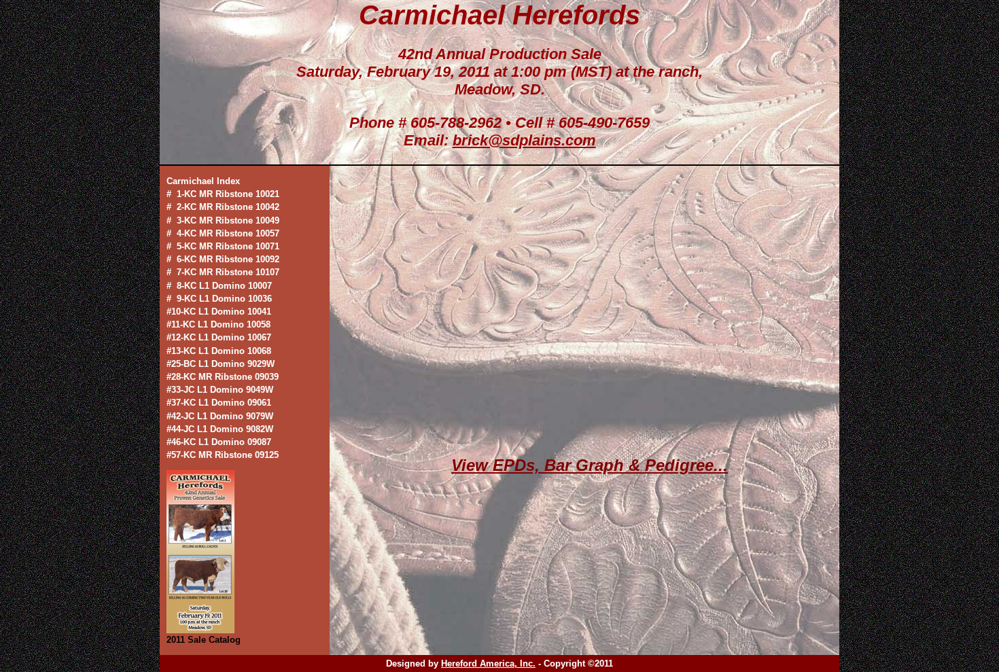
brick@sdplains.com (524, 140)
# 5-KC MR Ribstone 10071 (222, 246)
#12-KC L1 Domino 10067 (218, 337)
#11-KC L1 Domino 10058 (218, 324)
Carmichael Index (203, 181)
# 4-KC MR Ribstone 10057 (222, 233)
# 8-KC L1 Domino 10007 (219, 286)
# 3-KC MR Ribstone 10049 (222, 220)
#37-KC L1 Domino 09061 (218, 402)
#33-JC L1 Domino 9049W (219, 390)
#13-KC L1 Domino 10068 (218, 351)
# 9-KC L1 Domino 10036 (219, 299)
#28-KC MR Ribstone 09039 (222, 377)
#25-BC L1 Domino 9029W (220, 364)
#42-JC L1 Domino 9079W (219, 416)
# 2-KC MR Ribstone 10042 (222, 207)
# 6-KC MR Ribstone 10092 (222, 259)
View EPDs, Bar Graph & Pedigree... (589, 465)
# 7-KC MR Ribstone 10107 (222, 272)
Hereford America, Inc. (488, 663)
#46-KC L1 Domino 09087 (218, 442)
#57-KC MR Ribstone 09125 (222, 455)
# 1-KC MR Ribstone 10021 (222, 194)
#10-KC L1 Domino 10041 (218, 311)
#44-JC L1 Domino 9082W (219, 429)
